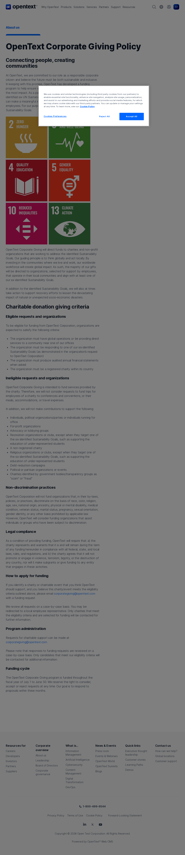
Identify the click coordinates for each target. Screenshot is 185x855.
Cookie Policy (87, 106)
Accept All (131, 116)
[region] (93, 105)
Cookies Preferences (55, 116)
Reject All (104, 116)
